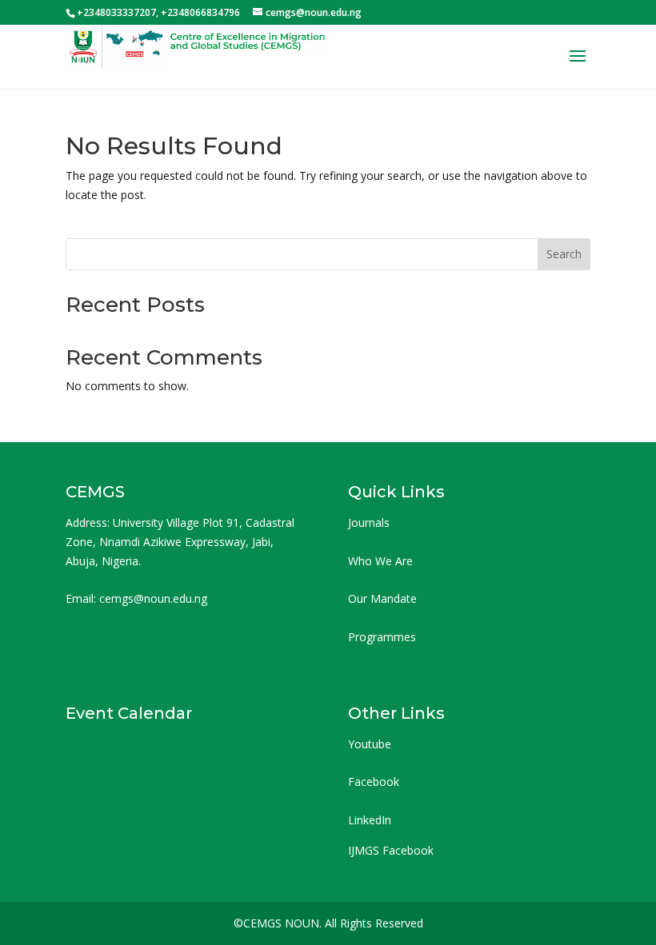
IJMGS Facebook (391, 850)
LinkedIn (369, 819)
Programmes (382, 636)
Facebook (373, 781)
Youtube (369, 744)
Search (564, 253)
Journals (369, 522)
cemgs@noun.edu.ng (153, 598)
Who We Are (380, 560)
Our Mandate (382, 598)
